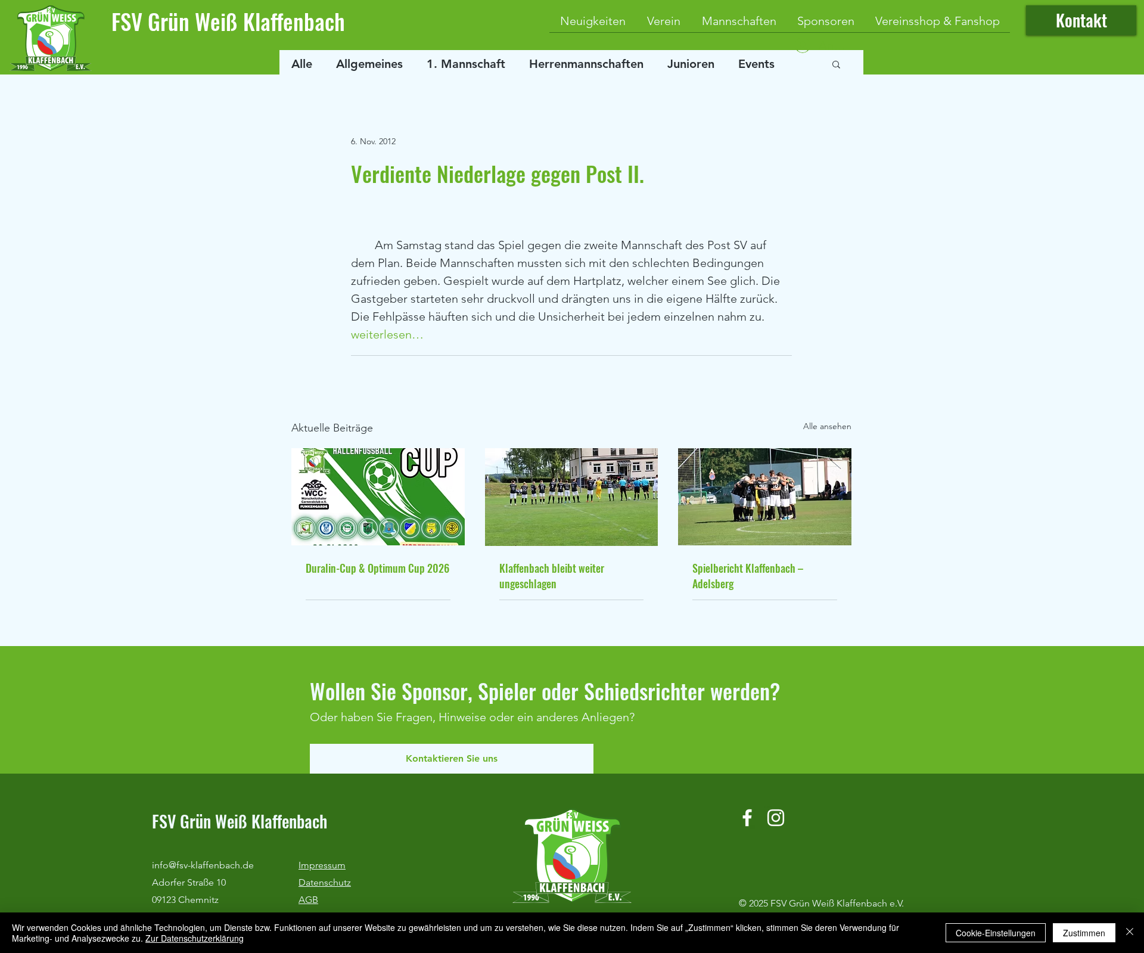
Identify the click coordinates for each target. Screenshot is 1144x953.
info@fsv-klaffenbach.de (203, 865)
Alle (301, 64)
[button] (836, 64)
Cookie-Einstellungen (996, 933)
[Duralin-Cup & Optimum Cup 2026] (378, 496)
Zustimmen (1084, 933)
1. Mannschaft (466, 64)
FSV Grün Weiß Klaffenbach (228, 21)
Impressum (322, 865)
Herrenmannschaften (586, 64)
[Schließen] (1130, 932)
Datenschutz (325, 882)
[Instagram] (775, 817)
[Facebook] (747, 817)
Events (756, 64)
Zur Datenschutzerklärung (194, 938)
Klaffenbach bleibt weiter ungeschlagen (551, 575)
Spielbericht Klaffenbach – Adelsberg (747, 575)
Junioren (690, 64)
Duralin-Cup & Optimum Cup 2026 (377, 568)
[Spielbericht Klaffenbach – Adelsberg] (764, 496)
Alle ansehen (827, 426)
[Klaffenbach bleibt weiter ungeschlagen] (571, 497)
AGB (308, 899)
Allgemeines (369, 64)
